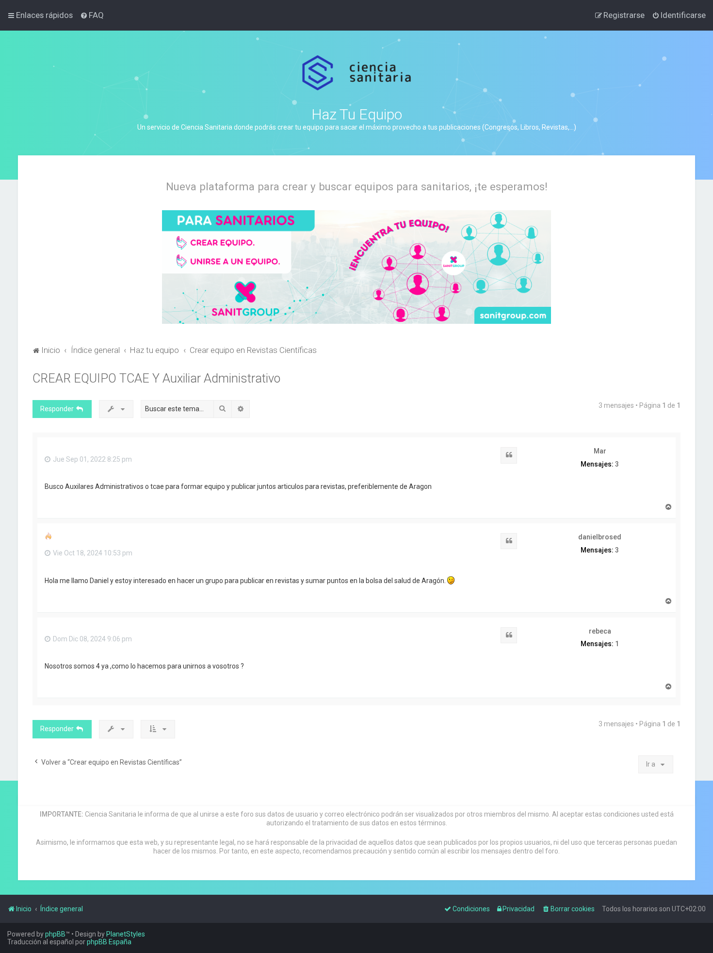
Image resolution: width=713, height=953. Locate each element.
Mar (600, 451)
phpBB (55, 934)
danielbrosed (599, 537)
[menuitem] (92, 15)
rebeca (600, 631)
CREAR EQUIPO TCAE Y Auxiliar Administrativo (156, 378)
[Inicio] (356, 73)
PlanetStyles (125, 934)
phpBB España (109, 942)
